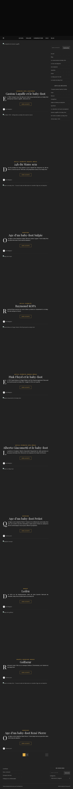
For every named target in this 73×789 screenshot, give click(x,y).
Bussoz (53, 96)
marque (29, 374)
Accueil (21, 38)
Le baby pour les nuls (56, 76)
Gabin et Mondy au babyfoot (58, 102)
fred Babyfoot (9, 109)
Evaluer (28, 38)
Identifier (53, 70)
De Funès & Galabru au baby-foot (59, 115)
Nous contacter (6, 772)
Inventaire (25, 232)
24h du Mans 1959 (25, 164)
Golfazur (25, 662)
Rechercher (66, 48)
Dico (47, 38)
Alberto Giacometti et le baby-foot (25, 448)
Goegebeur (54, 99)
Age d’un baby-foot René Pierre (25, 733)
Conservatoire (38, 38)
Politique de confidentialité (9, 778)
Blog (52, 38)
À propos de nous (7, 775)
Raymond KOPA (25, 306)
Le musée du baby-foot (56, 80)
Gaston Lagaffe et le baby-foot (25, 94)
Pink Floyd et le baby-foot (25, 377)
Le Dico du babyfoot (56, 63)
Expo (25, 91)
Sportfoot (53, 105)
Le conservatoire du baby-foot (58, 60)
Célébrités (19, 91)
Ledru (26, 591)
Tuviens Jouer (9, 536)
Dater (52, 73)
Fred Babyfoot (19, 786)
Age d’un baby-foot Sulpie (26, 235)
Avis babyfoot (54, 67)
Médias (35, 161)
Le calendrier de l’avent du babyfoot (60, 109)
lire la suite (26, 104)
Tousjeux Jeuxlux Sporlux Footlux (59, 89)
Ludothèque (31, 91)
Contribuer (5, 768)
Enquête (29, 161)
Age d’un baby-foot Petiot (25, 518)
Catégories (52, 775)
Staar (52, 92)
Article (16, 161)
